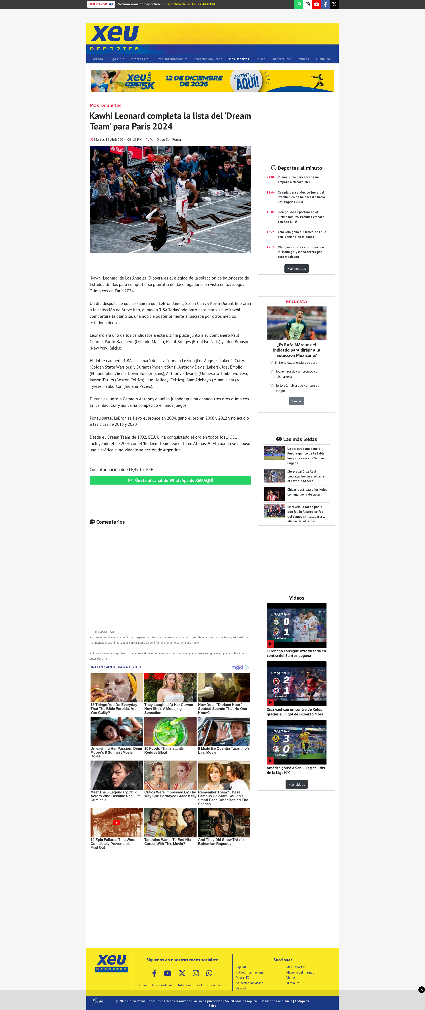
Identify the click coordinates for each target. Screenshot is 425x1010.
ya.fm (201, 985)
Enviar (296, 401)
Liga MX (116, 59)
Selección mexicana (249, 983)
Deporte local (282, 59)
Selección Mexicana (208, 59)
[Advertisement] (170, 580)
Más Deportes (239, 59)
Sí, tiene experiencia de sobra (295, 362)
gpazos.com (218, 985)
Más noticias (296, 268)
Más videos (296, 784)
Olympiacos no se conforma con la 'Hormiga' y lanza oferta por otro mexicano (301, 252)
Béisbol (261, 59)
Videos (304, 59)
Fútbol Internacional (169, 59)
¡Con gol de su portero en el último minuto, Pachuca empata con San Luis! (301, 217)
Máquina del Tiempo (300, 972)
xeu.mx (142, 985)
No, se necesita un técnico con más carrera (296, 374)
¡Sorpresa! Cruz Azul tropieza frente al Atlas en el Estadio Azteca (306, 476)
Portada (97, 59)
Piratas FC (138, 59)
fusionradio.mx (163, 985)
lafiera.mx (185, 985)
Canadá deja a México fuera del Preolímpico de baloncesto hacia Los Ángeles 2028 (301, 197)
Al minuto (323, 59)
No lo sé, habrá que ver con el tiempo (296, 388)
